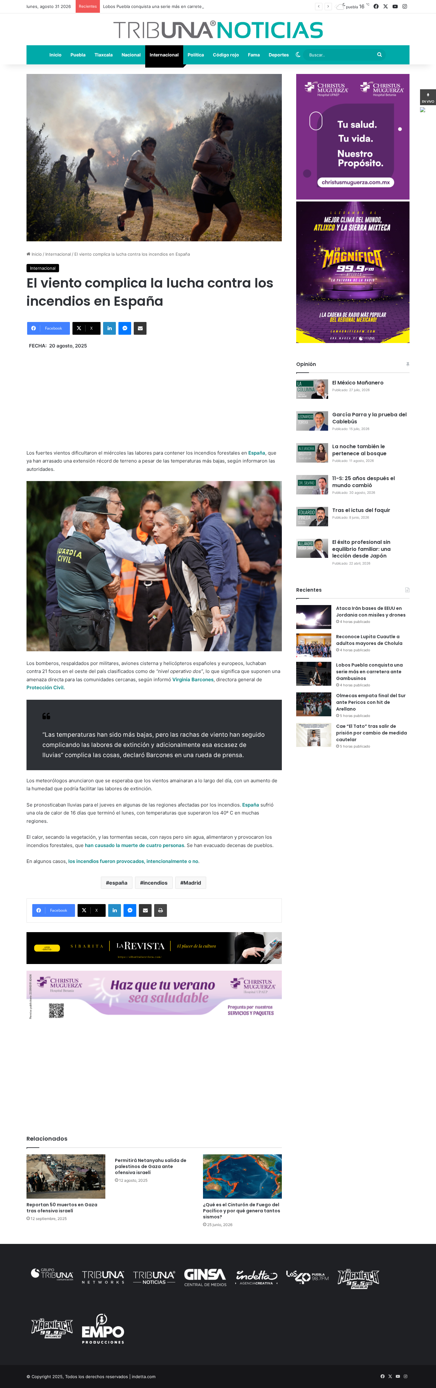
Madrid (192, 883)
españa (118, 883)
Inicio (55, 54)
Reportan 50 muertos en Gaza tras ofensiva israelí (61, 1208)
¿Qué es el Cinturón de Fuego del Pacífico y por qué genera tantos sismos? (241, 1211)
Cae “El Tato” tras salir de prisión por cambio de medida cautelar (371, 733)
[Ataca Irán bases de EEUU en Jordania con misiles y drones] (313, 617)
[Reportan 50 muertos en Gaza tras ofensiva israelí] (65, 1176)
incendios (155, 883)
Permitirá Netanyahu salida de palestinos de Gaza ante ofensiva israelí (150, 1166)
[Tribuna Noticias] (217, 29)
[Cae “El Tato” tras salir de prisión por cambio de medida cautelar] (313, 735)
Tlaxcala (103, 54)
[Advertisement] (154, 394)
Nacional (131, 54)
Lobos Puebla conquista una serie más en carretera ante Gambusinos (172, 6)
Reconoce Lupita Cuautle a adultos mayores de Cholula (369, 640)
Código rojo (226, 54)
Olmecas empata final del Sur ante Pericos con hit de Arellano (371, 702)
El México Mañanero (358, 382)
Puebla (78, 54)
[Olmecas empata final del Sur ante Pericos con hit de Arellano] (313, 704)
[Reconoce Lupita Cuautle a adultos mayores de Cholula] (313, 645)
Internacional (164, 54)
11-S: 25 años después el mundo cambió (363, 482)
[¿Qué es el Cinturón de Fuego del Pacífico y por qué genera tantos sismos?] (242, 1176)
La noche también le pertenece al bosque (359, 450)
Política (196, 54)
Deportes (279, 54)
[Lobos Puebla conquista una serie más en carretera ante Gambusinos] (313, 674)
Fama (254, 54)
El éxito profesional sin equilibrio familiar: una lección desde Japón (361, 549)
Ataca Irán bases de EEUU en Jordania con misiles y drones (371, 611)
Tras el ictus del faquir (361, 510)
